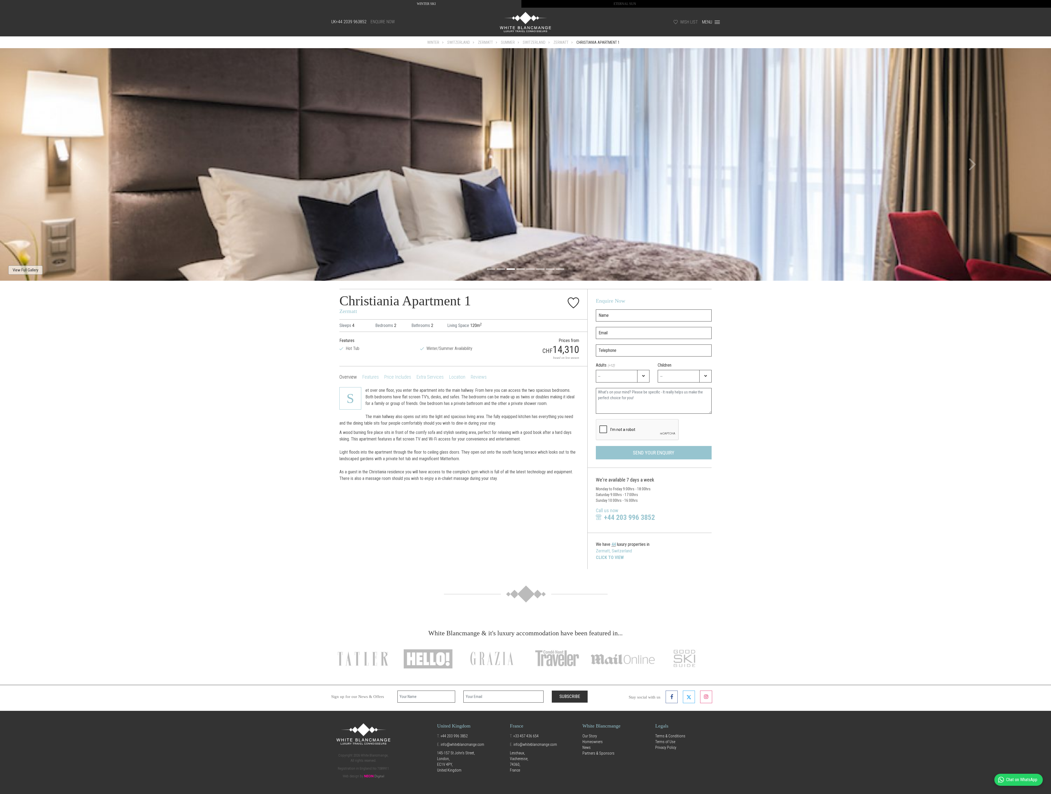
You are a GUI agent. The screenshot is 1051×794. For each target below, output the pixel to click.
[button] (79, 164)
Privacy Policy (665, 747)
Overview (348, 377)
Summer (508, 42)
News (586, 747)
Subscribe (569, 696)
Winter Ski (426, 4)
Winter (433, 42)
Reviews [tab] (479, 377)
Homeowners (592, 742)
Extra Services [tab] (430, 377)
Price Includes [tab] (397, 377)
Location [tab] (457, 377)
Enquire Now (383, 21)
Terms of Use (665, 742)
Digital (374, 776)
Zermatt (485, 42)
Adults (605, 365)
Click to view (610, 557)
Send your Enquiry (653, 453)
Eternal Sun (625, 4)
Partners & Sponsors (598, 753)
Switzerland (458, 42)
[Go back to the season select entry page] (525, 21)
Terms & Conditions (670, 736)
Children (664, 365)
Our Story (589, 736)
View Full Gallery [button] (25, 270)
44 (613, 544)
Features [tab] (370, 377)
